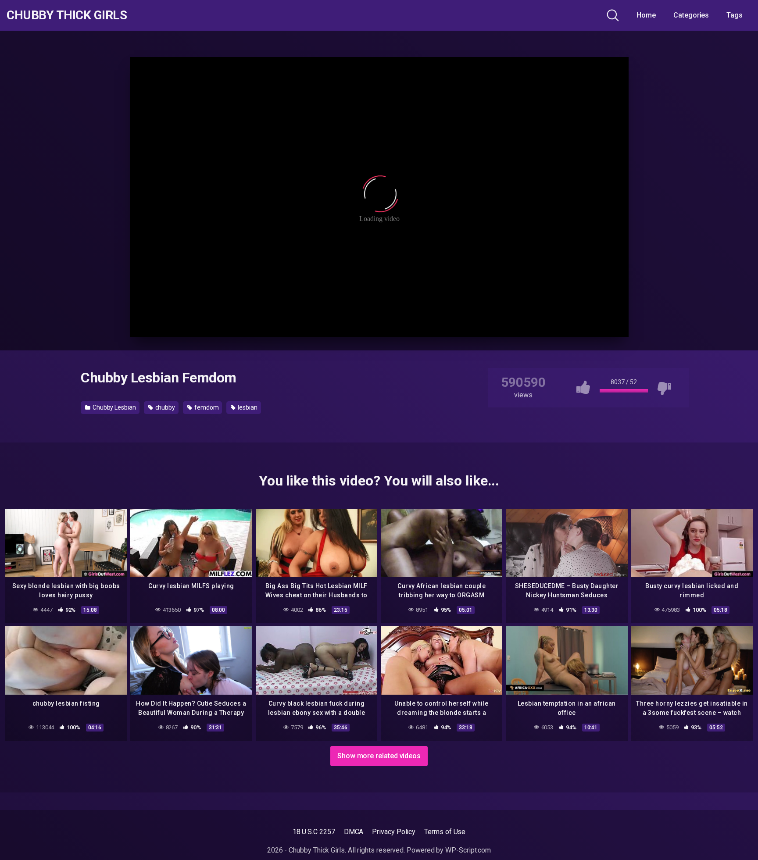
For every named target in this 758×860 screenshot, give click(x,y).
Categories (691, 15)
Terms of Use (444, 832)
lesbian (246, 407)
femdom (205, 407)
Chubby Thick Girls (67, 15)
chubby (164, 407)
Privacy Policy (393, 832)
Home (646, 15)
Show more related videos (379, 756)
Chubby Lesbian (113, 407)
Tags (734, 15)
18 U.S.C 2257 (314, 832)
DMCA (354, 832)
